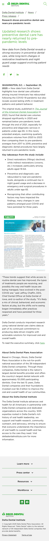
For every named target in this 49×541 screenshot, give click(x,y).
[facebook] (4, 74)
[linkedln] (22, 502)
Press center (23, 472)
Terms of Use (27, 535)
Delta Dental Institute (13, 12)
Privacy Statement (9, 535)
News (31, 12)
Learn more (23, 463)
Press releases (9, 16)
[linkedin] (17, 74)
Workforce (24, 490)
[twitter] (10, 74)
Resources (23, 481)
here (42, 343)
